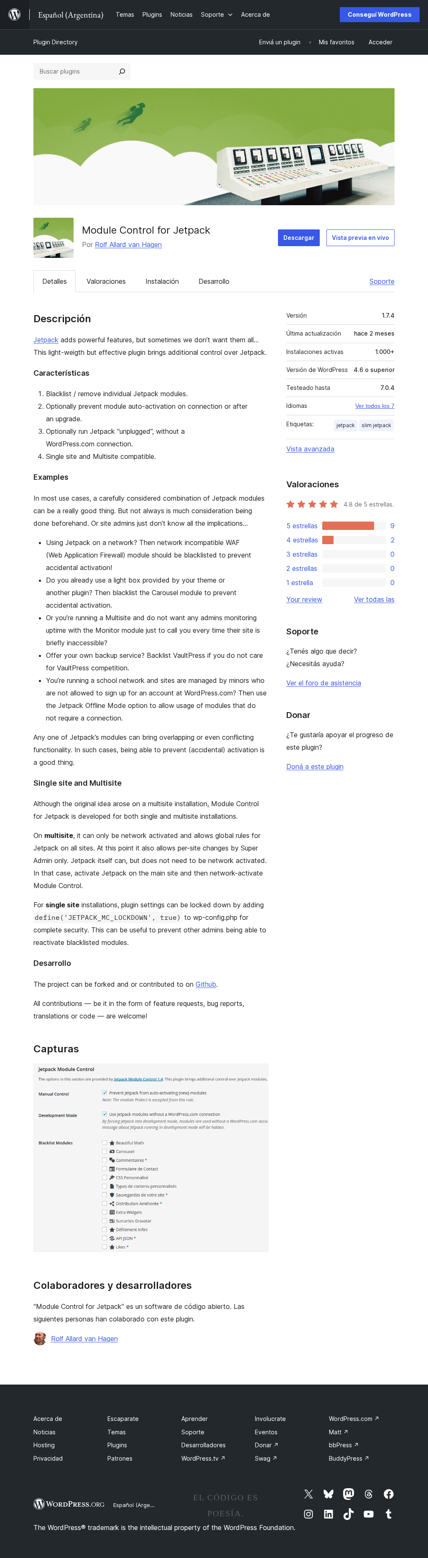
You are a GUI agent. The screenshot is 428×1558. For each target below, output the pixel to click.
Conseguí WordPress (380, 14)
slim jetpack (376, 425)
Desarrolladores (203, 1445)
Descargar (298, 237)
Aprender (194, 1418)
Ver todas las (374, 599)
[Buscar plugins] (122, 71)
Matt (339, 1432)
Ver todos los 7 (375, 405)
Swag (266, 1458)
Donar (267, 1445)
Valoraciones (106, 281)
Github (206, 984)
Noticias (44, 1432)
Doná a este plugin (315, 766)
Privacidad (48, 1458)
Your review (304, 599)
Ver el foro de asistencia (323, 683)
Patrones (119, 1458)
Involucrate (270, 1418)
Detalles (54, 281)
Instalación (162, 281)
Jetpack (46, 340)
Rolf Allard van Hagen (128, 244)
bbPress (344, 1445)
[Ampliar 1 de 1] (257, 1075)
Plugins (117, 1445)
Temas (116, 1432)
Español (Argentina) (139, 1505)
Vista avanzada (310, 449)
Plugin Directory (55, 42)
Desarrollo (214, 281)
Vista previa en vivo (360, 237)
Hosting (44, 1445)
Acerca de (47, 1418)
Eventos (266, 1432)
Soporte (382, 281)
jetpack (345, 425)
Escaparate (123, 1418)
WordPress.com (354, 1418)
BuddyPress (349, 1458)
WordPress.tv (203, 1458)
